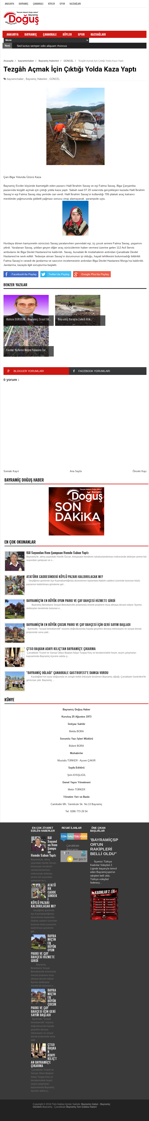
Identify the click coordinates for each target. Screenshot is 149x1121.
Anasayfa (9, 3)
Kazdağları (75, 3)
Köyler (51, 3)
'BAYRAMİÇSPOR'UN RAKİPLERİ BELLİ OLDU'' (104, 847)
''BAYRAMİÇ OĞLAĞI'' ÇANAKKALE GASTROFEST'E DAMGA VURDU (67, 672)
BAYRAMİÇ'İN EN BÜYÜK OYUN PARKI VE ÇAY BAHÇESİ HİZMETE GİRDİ (70, 600)
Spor (62, 3)
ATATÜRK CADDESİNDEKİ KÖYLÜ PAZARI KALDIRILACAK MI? (64, 576)
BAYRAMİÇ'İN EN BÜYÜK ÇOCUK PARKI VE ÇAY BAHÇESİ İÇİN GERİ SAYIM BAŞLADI (78, 624)
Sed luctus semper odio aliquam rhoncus (42, 45)
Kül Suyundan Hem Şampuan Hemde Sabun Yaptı (57, 552)
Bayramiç (23, 3)
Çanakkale (38, 3)
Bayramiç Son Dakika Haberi (81, 1107)
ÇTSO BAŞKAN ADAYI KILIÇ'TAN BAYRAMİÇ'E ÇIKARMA (61, 648)
